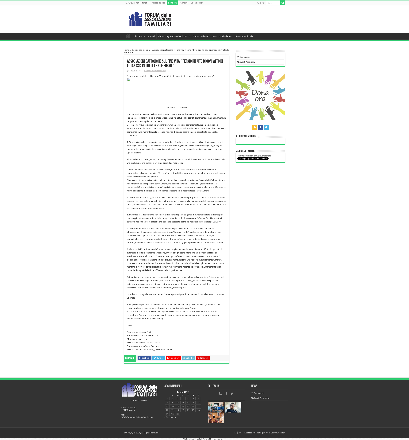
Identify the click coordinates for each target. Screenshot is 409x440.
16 (172, 406)
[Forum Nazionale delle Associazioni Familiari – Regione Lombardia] (150, 18)
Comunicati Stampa (141, 50)
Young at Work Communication (271, 433)
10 (178, 402)
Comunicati (244, 57)
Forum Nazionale (245, 36)
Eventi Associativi (247, 62)
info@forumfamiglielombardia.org (137, 417)
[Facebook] (261, 3)
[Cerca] (282, 2)
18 (183, 406)
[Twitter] (263, 3)
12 (188, 402)
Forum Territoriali (201, 36)
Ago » (173, 417)
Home (128, 36)
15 (167, 406)
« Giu (166, 417)
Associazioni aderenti (222, 36)
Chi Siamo (138, 36)
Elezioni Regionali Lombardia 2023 (173, 36)
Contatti (184, 3)
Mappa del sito (158, 3)
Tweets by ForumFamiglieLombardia (254, 156)
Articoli (151, 36)
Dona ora (172, 3)
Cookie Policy (197, 3)
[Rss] (258, 3)
